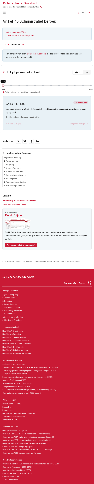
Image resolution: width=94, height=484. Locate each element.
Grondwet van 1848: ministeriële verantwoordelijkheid (24, 443)
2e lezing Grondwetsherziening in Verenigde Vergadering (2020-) (29, 390)
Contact (81, 283)
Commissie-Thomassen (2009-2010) (17, 467)
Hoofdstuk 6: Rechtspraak (21, 35)
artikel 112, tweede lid (36, 54)
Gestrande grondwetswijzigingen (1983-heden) (21, 393)
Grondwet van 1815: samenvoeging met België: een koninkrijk (27, 450)
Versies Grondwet (10, 427)
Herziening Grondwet (15, 185)
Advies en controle (14, 171)
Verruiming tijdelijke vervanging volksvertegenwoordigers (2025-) (29, 371)
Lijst (86, 72)
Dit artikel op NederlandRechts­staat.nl (19, 201)
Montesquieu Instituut (30, 7)
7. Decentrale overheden (12, 317)
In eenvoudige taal (10, 327)
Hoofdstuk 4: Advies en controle (15, 341)
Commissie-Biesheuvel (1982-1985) (16, 470)
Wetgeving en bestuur (16, 175)
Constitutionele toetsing (11, 404)
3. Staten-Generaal (10, 304)
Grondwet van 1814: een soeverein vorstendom (21, 453)
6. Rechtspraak (8, 314)
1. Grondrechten (8, 298)
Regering (10, 164)
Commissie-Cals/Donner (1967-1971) (17, 473)
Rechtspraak (11, 178)
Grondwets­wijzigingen (12, 360)
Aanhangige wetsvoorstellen (13, 364)
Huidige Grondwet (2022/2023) (15, 431)
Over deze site (70, 283)
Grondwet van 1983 (16, 32)
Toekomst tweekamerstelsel (13, 417)
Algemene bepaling (12, 157)
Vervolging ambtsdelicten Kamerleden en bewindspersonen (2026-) (30, 367)
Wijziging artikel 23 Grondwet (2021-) (17, 383)
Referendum (7, 410)
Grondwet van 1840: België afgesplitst (17, 447)
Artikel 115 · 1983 (15, 103)
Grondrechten (12, 161)
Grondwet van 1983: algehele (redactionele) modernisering (26, 434)
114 (8, 44)
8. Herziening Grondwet (12, 320)
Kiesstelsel (6, 407)
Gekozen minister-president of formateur (18, 413)
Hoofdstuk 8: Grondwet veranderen (16, 353)
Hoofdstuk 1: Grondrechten (13, 331)
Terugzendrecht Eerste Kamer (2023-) (18, 374)
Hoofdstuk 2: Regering (11, 334)
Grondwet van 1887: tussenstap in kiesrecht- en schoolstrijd (26, 440)
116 (22, 44)
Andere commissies (10, 480)
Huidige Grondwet (10, 291)
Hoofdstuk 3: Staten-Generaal (14, 337)
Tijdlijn (78, 72)
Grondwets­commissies (12, 460)
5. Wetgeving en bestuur (12, 311)
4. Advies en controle (11, 307)
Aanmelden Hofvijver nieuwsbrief (21, 245)
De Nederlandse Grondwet (20, 3)
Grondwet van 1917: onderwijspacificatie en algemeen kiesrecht (28, 437)
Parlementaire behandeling (14, 204)
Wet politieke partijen (11, 420)
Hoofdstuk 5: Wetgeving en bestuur (16, 344)
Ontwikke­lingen (9, 400)
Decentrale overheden (16, 182)
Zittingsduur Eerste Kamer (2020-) (16, 387)
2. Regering (7, 301)
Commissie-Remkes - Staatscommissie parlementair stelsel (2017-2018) (30, 464)
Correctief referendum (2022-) (14, 380)
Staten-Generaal (13, 168)
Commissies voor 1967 (11, 477)
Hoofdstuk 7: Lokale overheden (15, 350)
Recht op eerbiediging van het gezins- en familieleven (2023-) (27, 377)
